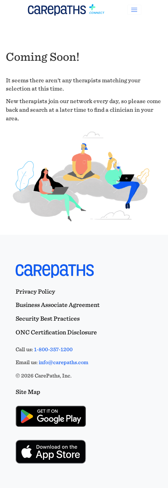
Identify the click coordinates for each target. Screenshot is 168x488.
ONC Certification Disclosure (56, 332)
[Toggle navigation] (134, 10)
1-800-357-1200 (53, 349)
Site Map (28, 391)
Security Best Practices (48, 318)
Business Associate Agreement (58, 304)
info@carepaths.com (63, 362)
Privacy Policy (35, 291)
